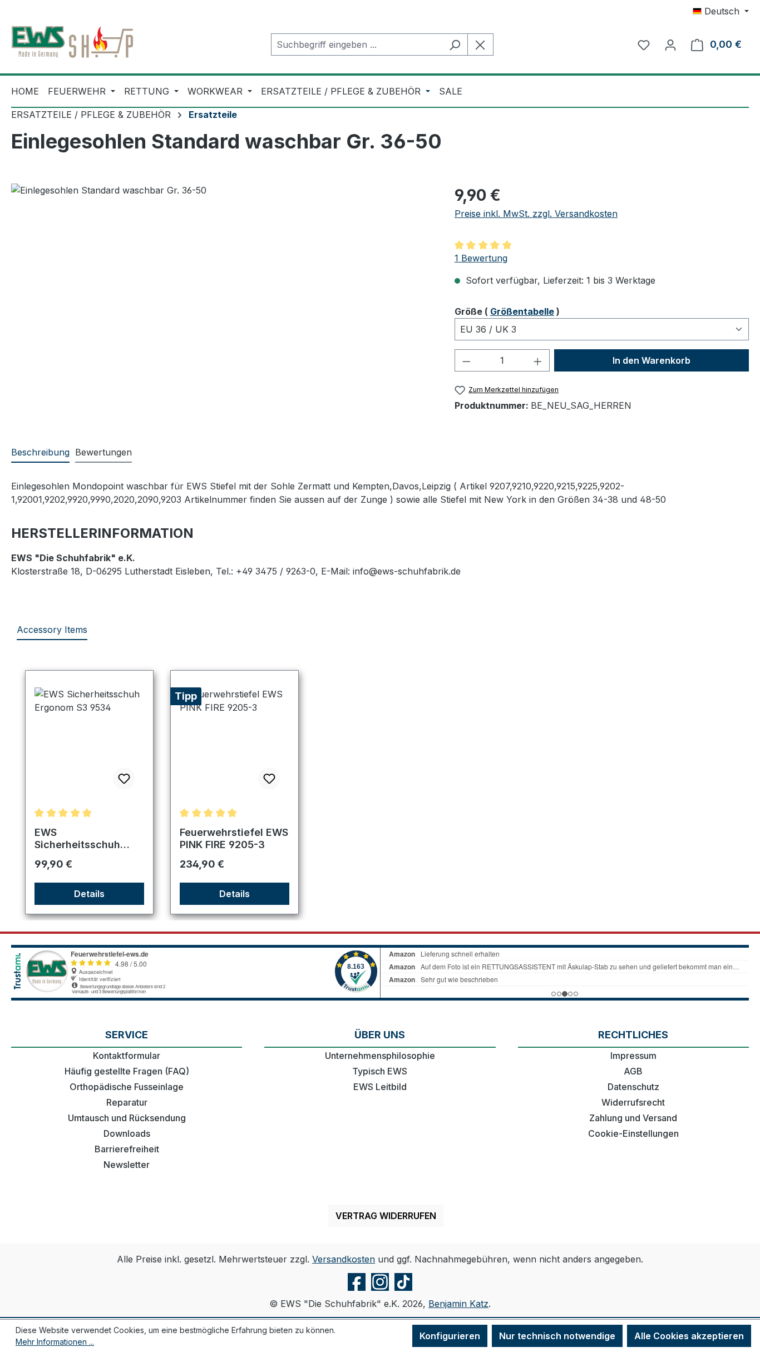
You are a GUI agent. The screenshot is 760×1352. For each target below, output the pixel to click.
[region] (221, 303)
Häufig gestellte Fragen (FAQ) (127, 1071)
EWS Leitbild (380, 1086)
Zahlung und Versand (633, 1117)
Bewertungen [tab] (103, 452)
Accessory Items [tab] (52, 629)
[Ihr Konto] (670, 44)
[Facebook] (357, 1290)
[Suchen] (455, 44)
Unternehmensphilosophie (380, 1055)
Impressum (633, 1055)
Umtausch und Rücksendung (127, 1117)
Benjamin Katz (458, 1303)
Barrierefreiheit (127, 1149)
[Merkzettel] (643, 44)
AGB (633, 1071)
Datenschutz (633, 1086)
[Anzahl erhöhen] (538, 360)
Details (89, 893)
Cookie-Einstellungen (633, 1133)
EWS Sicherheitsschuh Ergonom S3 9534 (78, 838)
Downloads (126, 1133)
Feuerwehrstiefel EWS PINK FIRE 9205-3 (234, 838)
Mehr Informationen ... (55, 1341)
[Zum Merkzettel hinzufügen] (124, 778)
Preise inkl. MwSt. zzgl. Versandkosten (536, 213)
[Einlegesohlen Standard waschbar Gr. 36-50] (221, 303)
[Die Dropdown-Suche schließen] (480, 44)
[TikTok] (403, 1290)
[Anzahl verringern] (466, 360)
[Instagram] (380, 1290)
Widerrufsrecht (633, 1102)
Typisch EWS (379, 1071)
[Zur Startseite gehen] (72, 42)
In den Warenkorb (651, 360)
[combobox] (356, 44)
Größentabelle (522, 311)
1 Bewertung (481, 258)
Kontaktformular (126, 1055)
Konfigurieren (450, 1335)
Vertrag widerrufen (385, 1215)
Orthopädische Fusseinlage (127, 1086)
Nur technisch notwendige (557, 1335)
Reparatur (126, 1102)
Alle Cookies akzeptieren (689, 1335)
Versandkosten (343, 1259)
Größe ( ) (507, 311)
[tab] (40, 453)
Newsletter (126, 1164)
